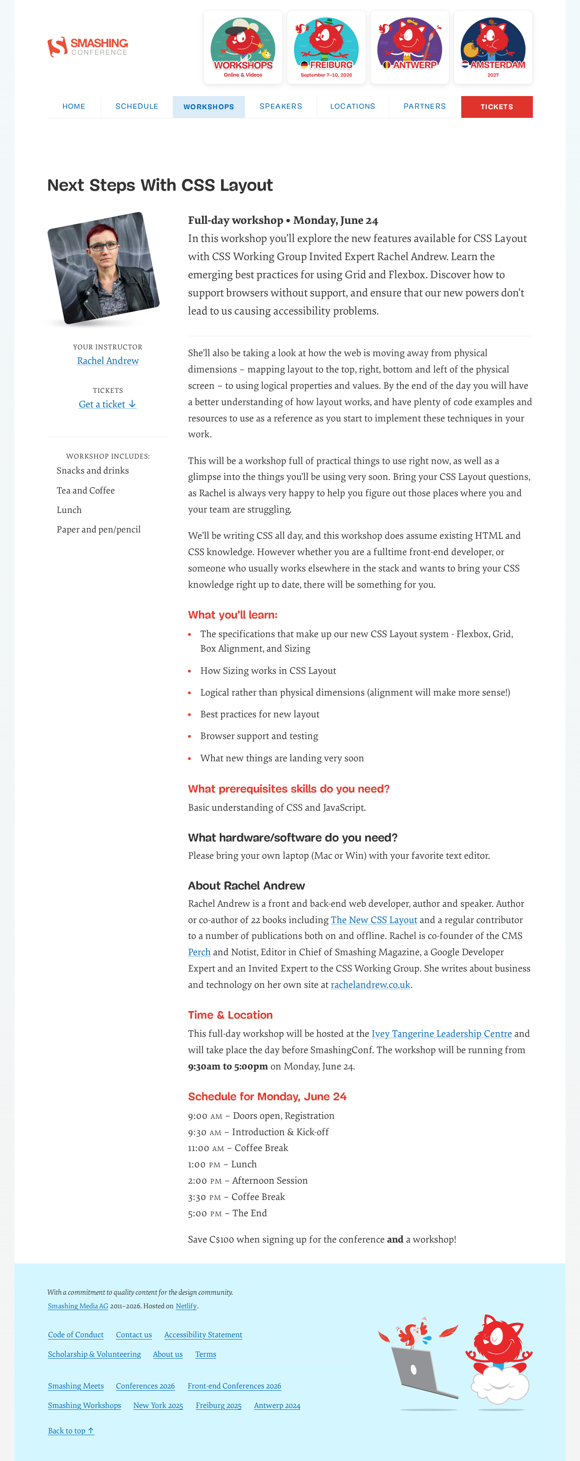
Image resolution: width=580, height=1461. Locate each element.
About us (168, 1354)
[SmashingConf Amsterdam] (493, 47)
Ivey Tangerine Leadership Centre (442, 1034)
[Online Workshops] (243, 47)
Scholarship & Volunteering (94, 1354)
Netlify (186, 1306)
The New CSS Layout (374, 920)
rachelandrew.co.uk (371, 985)
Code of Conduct (76, 1335)
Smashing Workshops (84, 1405)
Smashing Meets (76, 1386)
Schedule (137, 107)
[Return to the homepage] (88, 52)
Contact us (134, 1335)
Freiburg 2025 (219, 1405)
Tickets (497, 107)
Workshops (209, 107)
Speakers (281, 107)
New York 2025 (158, 1405)
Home (74, 107)
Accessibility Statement (203, 1335)
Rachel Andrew (108, 361)
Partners (425, 107)
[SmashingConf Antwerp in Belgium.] (410, 47)
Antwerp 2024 (277, 1405)
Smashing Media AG (78, 1306)
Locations (353, 107)
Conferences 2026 (145, 1386)
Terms (205, 1354)
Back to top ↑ (71, 1431)
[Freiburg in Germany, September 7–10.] (326, 47)
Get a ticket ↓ (108, 404)
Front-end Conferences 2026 (234, 1386)
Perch (199, 952)
